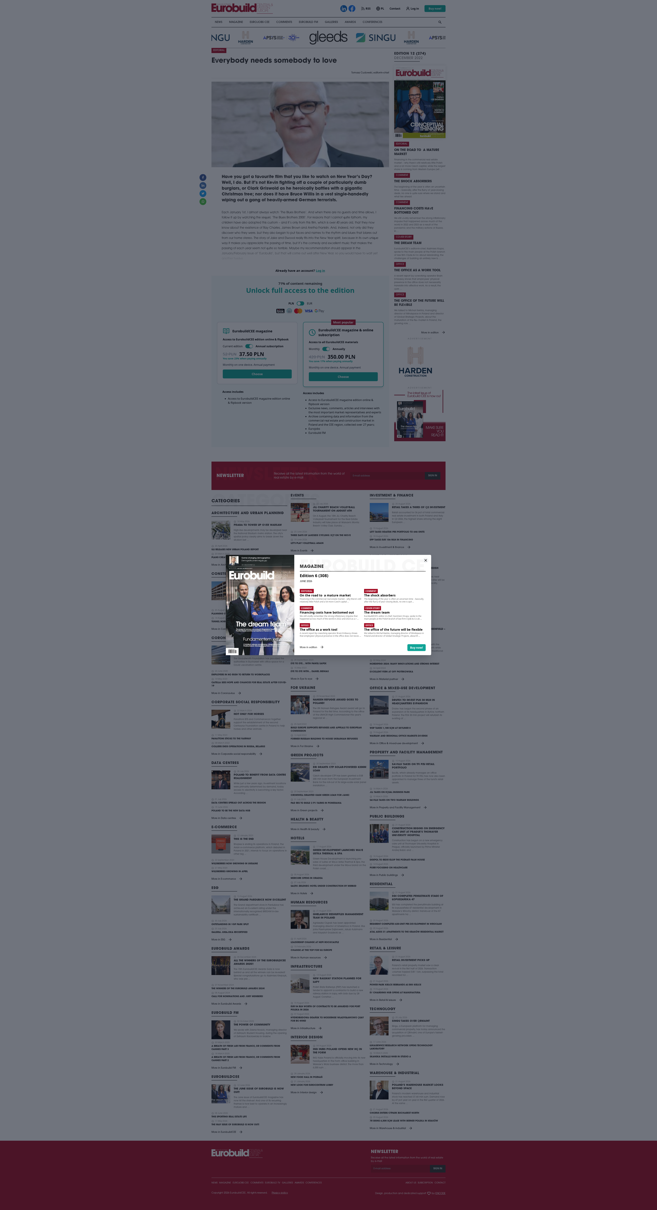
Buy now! (416, 647)
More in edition (312, 647)
